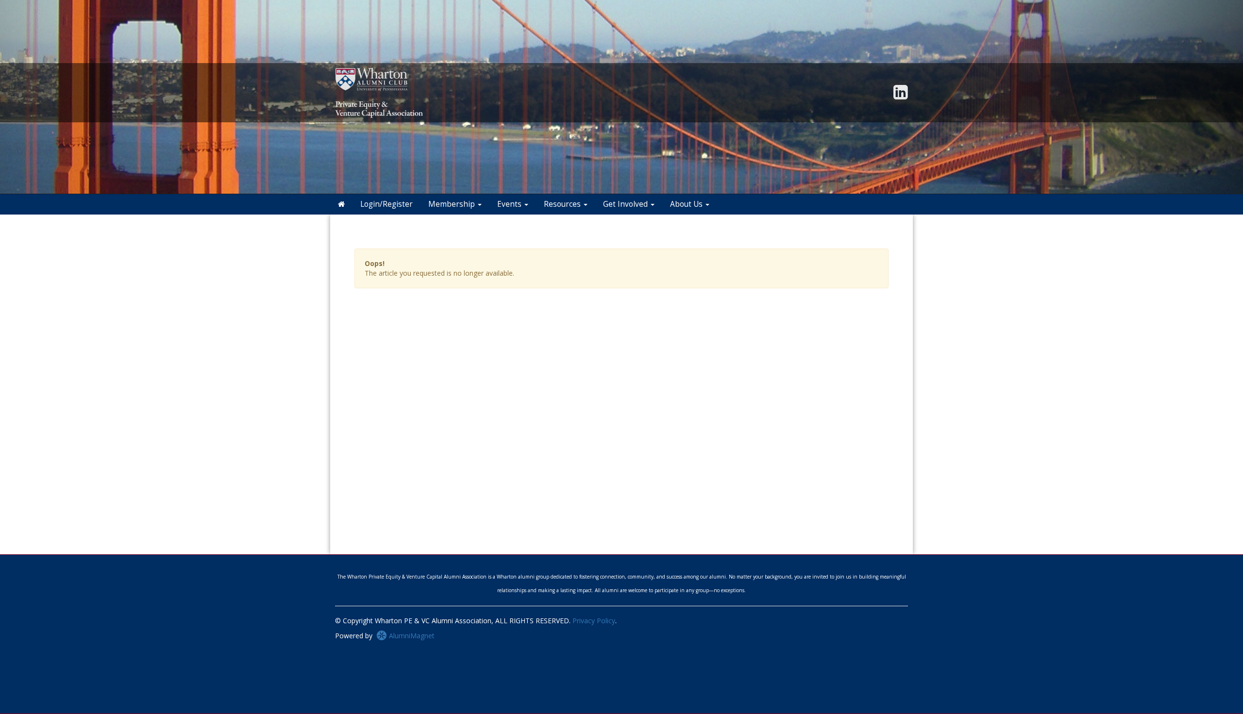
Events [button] (510, 204)
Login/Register (386, 204)
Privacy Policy (593, 620)
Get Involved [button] (626, 204)
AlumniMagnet (411, 635)
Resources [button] (563, 204)
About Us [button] (687, 204)
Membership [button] (452, 204)
